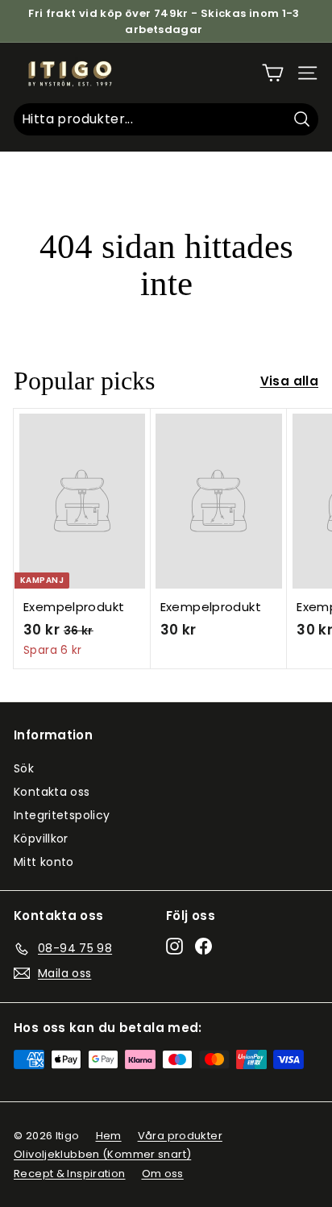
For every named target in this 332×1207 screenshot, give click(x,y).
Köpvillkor (41, 838)
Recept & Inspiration (70, 1173)
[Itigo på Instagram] (174, 946)
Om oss (163, 1173)
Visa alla (289, 381)
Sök (24, 768)
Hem (109, 1135)
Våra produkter (180, 1135)
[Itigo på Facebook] (203, 946)
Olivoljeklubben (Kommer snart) (102, 1154)
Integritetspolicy (62, 815)
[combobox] (166, 119)
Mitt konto (44, 862)
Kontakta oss (52, 792)
